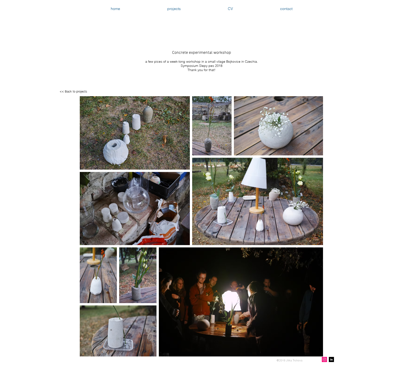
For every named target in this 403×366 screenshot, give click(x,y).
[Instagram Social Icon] (324, 359)
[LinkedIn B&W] (331, 359)
